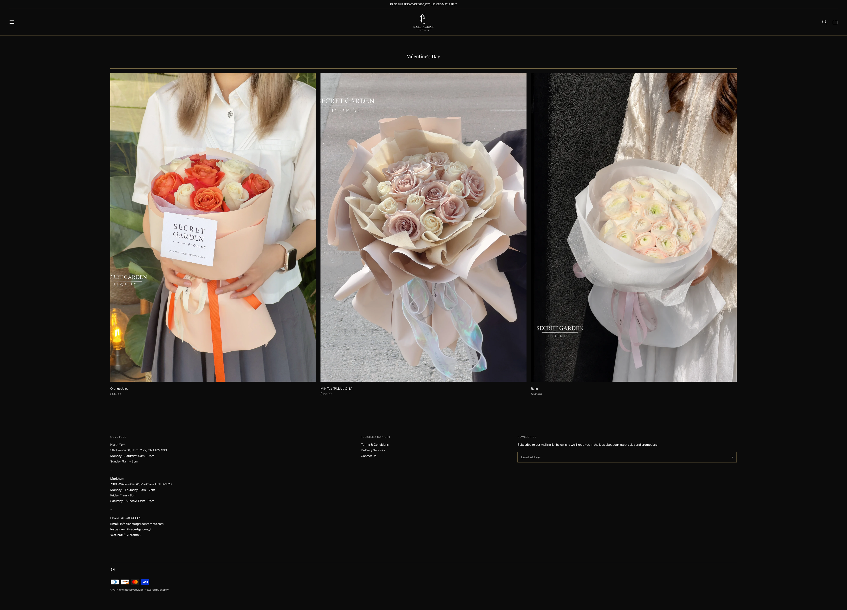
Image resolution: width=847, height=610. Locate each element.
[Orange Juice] (213, 227)
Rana (534, 389)
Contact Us (368, 456)
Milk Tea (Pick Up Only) (336, 389)
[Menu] (12, 22)
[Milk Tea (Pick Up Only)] (423, 227)
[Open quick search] (824, 22)
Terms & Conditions (375, 445)
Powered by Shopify (157, 589)
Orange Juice (119, 389)
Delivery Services (373, 450)
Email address (530, 452)
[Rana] (634, 227)
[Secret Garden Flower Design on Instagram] (112, 570)
